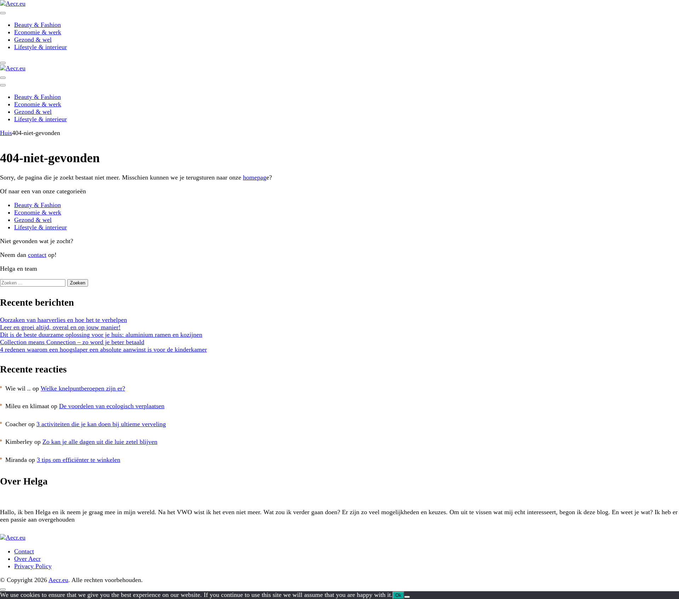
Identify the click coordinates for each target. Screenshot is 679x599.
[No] (407, 597)
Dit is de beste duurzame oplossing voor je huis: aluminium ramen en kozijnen (101, 334)
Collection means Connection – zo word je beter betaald (72, 342)
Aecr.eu (58, 579)
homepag (254, 177)
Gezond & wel (33, 39)
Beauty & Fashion (37, 24)
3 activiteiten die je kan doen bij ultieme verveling (101, 424)
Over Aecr (27, 558)
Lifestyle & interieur (40, 47)
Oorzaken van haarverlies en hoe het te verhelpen (63, 319)
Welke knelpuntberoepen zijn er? (83, 388)
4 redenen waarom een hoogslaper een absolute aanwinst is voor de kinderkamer (103, 349)
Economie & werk (37, 32)
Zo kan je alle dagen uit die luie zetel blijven (99, 441)
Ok (398, 595)
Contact (24, 551)
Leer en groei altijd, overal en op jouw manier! (60, 327)
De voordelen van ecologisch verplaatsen (111, 406)
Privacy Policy (33, 566)
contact (37, 254)
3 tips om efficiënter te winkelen (78, 459)
